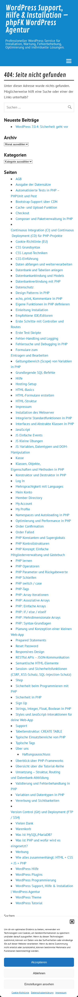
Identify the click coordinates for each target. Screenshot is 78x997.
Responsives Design (30, 652)
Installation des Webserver (35, 412)
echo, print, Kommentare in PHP (39, 298)
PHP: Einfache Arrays (31, 606)
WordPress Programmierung (36, 880)
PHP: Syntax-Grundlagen (33, 623)
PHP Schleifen (26, 577)
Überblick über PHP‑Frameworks (39, 760)
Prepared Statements (31, 640)
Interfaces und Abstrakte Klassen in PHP (45, 424)
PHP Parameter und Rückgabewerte (42, 572)
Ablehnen (39, 973)
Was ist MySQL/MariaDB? (34, 834)
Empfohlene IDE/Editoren (34, 315)
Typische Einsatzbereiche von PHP (41, 737)
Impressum (60, 992)
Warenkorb (23, 829)
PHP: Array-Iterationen (32, 595)
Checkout (22, 213)
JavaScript (23, 429)
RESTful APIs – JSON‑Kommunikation (42, 657)
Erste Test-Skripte (28, 332)
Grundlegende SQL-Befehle (35, 372)
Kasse (20, 458)
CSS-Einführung (27, 258)
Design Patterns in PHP (33, 293)
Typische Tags (25, 743)
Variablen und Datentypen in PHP (40, 795)
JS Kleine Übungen (29, 441)
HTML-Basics (25, 390)
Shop (19, 680)
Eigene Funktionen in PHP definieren (43, 304)
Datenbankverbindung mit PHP (38, 281)
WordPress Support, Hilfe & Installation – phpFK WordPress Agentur (37, 19)
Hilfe (19, 378)
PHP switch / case (29, 583)
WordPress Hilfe (27, 869)
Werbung (22, 852)
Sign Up (21, 703)
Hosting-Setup (26, 384)
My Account (24, 503)
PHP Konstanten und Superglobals (40, 537)
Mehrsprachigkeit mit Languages (39, 486)
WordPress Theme (28, 897)
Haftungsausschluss (36, 754)
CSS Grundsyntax (28, 247)
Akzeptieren (39, 962)
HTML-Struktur (26, 401)
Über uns (22, 748)
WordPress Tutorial (29, 903)
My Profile (23, 509)
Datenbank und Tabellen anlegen (39, 270)
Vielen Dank (24, 823)
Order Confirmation (30, 526)
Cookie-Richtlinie (20, 992)
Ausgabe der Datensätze (33, 184)
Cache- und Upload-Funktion (36, 207)
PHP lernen (24, 560)
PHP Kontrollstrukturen (32, 543)
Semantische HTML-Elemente (37, 663)
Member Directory (29, 498)
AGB (19, 179)
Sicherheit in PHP (29, 697)
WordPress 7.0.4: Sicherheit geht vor (42, 126)
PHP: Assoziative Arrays (33, 600)
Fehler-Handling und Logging (37, 338)
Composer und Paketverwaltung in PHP (44, 219)
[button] (72, 922)
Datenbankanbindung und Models (40, 275)
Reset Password (27, 646)
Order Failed (25, 532)
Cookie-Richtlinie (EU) (32, 241)
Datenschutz (25, 287)
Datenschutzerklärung (42, 992)
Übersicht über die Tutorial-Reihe (40, 766)
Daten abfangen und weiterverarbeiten (44, 264)
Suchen (9, 916)
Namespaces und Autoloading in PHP (42, 515)
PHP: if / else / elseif (31, 612)
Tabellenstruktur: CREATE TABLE (39, 731)
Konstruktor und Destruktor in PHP (41, 475)
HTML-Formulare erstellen (35, 395)
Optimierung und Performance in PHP (43, 521)
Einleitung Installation (32, 310)
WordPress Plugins (29, 874)
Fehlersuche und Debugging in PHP (42, 344)
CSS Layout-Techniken (31, 253)
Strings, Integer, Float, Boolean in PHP (43, 708)
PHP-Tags (22, 589)
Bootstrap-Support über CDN (36, 201)
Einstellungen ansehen (39, 984)
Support (21, 726)
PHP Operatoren (27, 566)
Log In (20, 481)
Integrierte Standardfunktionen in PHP (44, 418)
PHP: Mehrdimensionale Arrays (38, 617)
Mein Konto (24, 492)
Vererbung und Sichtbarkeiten (37, 800)
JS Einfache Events (29, 435)
